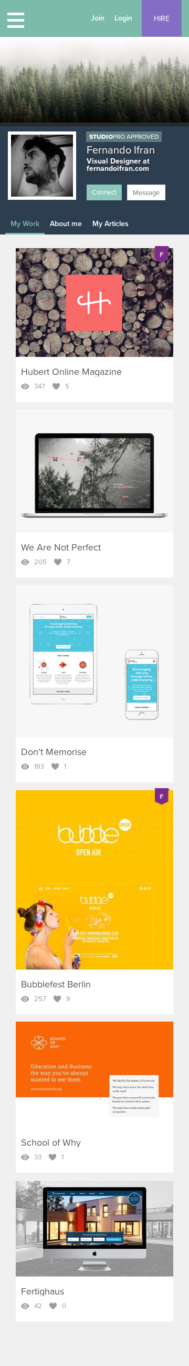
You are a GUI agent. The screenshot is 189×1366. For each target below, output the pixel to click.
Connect (104, 192)
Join (97, 18)
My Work (24, 223)
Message (146, 193)
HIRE (162, 18)
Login (123, 18)
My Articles (110, 223)
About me (66, 223)
